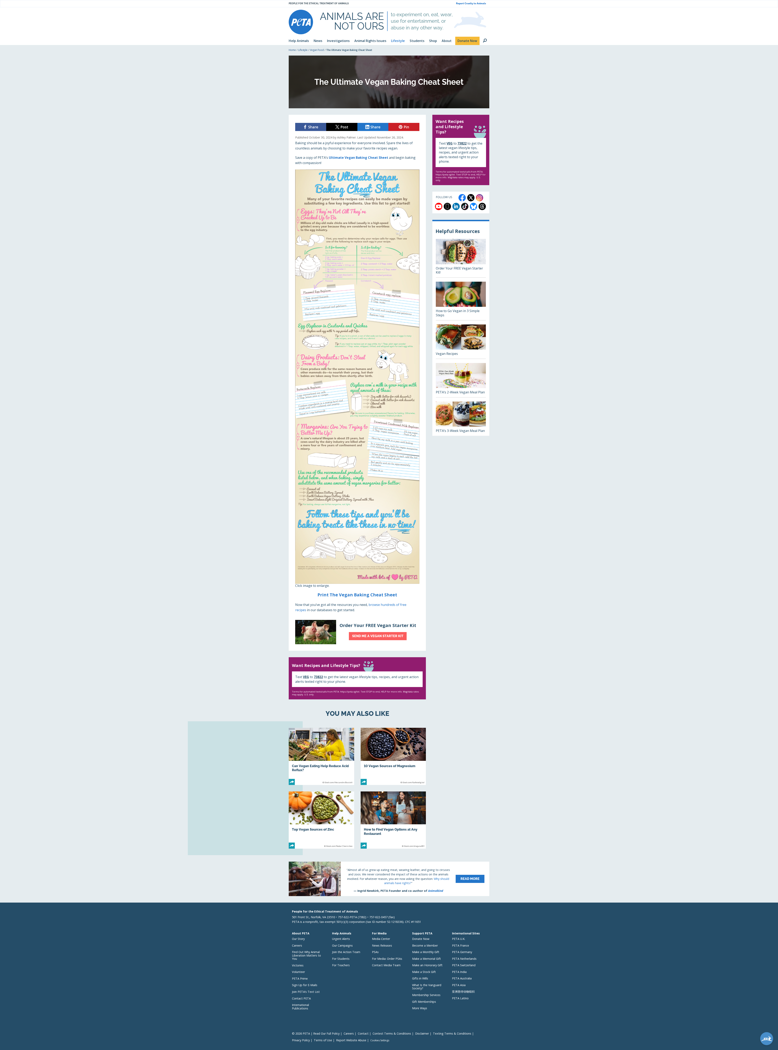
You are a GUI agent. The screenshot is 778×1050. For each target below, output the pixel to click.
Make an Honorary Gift (427, 965)
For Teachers (341, 965)
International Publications (300, 1006)
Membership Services (426, 995)
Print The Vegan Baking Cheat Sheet (357, 595)
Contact (363, 1033)
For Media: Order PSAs (387, 959)
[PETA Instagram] (479, 197)
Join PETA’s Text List (306, 992)
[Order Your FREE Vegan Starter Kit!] (461, 258)
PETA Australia (462, 978)
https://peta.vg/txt (349, 691)
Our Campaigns (342, 945)
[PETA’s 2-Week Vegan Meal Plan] (461, 380)
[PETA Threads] (482, 206)
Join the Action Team (346, 952)
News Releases (382, 945)
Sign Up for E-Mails (304, 985)
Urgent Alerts (341, 939)
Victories (298, 965)
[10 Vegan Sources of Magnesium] (393, 756)
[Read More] (389, 879)
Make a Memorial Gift (426, 959)
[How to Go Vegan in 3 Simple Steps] (461, 301)
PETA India (459, 972)
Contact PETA (301, 998)
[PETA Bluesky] (473, 206)
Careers (297, 945)
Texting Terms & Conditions (452, 1033)
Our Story (298, 939)
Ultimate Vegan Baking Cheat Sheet (358, 157)
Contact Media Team (386, 965)
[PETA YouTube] (438, 206)
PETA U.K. (458, 939)
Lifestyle (303, 50)
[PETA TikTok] (464, 206)
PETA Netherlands (464, 959)
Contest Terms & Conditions (392, 1033)
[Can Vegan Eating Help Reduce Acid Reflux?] (321, 756)
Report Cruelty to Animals (471, 3)
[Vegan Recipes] (461, 341)
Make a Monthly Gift (425, 952)
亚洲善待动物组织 (463, 991)
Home (292, 50)
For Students (340, 959)
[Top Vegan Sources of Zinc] (321, 820)
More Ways (419, 1008)
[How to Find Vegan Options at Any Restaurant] (393, 820)
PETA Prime (300, 978)
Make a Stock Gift (424, 972)
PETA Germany (462, 952)
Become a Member (425, 945)
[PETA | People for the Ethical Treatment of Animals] (301, 22)
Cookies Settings (379, 1040)
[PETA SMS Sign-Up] (447, 206)
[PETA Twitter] (470, 197)
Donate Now (420, 939)
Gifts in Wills (420, 978)
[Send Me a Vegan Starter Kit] (357, 632)
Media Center (381, 939)
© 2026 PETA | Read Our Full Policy (316, 1033)
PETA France (460, 945)
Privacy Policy (301, 1040)
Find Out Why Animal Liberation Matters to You (306, 955)
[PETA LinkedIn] (456, 206)
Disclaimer (422, 1033)
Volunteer (298, 972)
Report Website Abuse (351, 1040)
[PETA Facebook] (462, 197)
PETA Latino (460, 998)
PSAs (375, 952)
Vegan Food (317, 50)
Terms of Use (323, 1040)
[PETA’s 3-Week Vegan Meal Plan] (461, 419)
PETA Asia (459, 985)
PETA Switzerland (464, 965)
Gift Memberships (424, 1002)
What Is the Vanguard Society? (426, 986)
